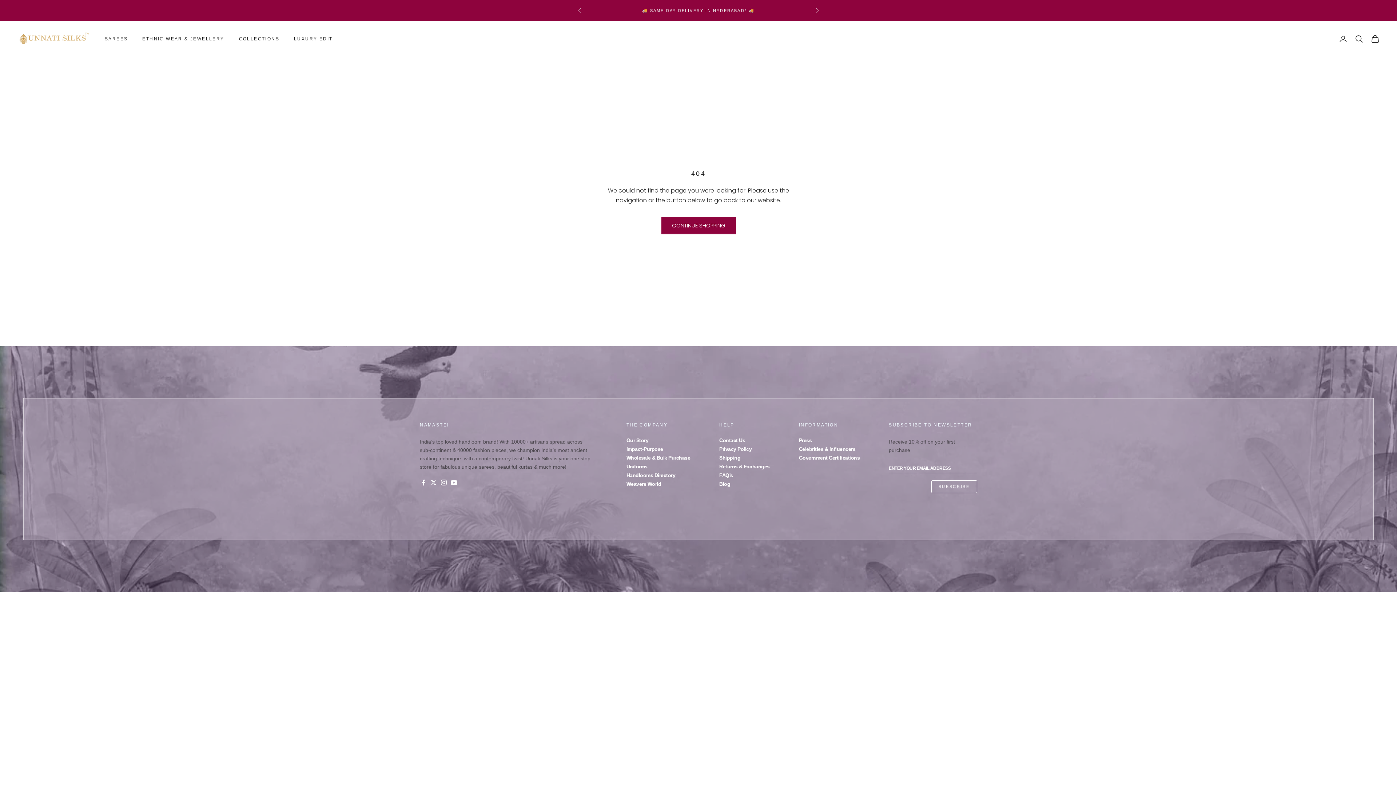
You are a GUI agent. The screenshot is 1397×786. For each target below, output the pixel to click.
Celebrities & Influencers (827, 449)
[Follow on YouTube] (454, 482)
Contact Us (732, 440)
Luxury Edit (313, 38)
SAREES (116, 38)
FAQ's (726, 475)
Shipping (729, 457)
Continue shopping (698, 225)
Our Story (637, 440)
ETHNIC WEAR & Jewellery (183, 38)
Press (805, 440)
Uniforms (637, 466)
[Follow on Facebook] (423, 482)
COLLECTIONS (259, 38)
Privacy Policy (735, 449)
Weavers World (643, 484)
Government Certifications (829, 457)
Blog (724, 484)
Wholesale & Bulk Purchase (658, 457)
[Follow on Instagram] (443, 482)
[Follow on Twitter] (433, 482)
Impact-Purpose (644, 449)
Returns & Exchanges (744, 466)
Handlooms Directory (651, 475)
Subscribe (954, 486)
